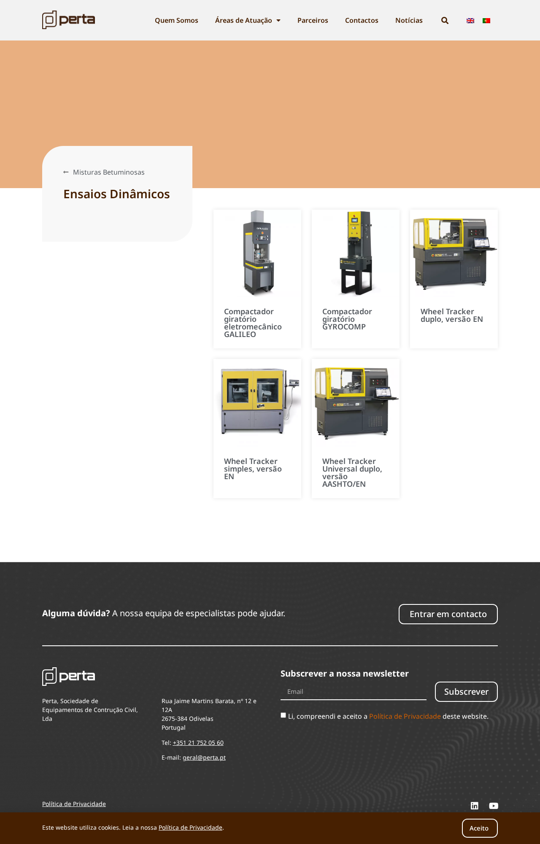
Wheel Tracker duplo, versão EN (452, 315)
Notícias (409, 20)
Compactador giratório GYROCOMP (347, 319)
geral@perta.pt (204, 757)
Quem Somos (176, 20)
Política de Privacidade (405, 716)
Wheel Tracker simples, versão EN (253, 468)
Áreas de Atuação (243, 20)
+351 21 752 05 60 (198, 743)
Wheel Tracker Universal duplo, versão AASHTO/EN (352, 472)
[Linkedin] (474, 806)
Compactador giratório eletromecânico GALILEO (253, 322)
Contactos (361, 20)
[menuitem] (470, 20)
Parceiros (312, 20)
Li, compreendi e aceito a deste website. (388, 716)
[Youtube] (493, 806)
